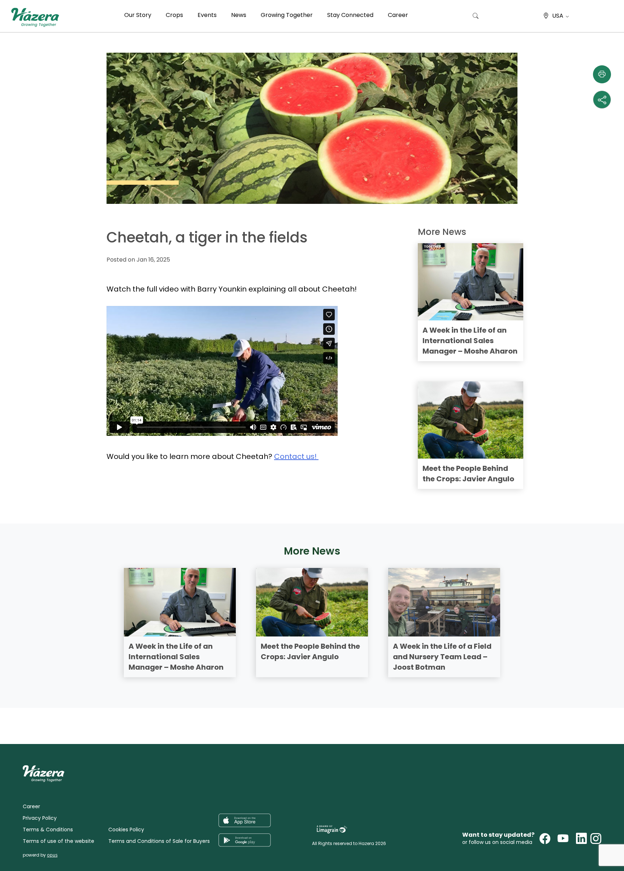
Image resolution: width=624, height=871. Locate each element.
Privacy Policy (40, 818)
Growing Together (287, 15)
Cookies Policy (126, 829)
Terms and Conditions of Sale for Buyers (159, 841)
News (238, 15)
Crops (174, 15)
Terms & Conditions (48, 829)
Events (207, 15)
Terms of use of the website (58, 841)
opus (52, 855)
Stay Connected (350, 15)
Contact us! (296, 456)
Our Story (137, 15)
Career (398, 15)
